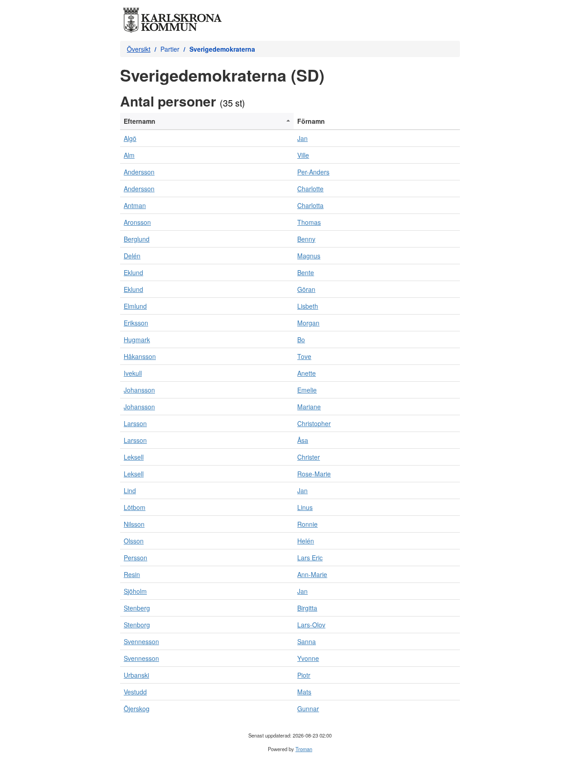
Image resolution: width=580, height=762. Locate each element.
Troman (303, 748)
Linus (305, 507)
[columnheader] (207, 121)
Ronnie (307, 524)
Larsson (135, 423)
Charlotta (310, 205)
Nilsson (134, 524)
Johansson (139, 389)
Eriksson (136, 322)
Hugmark (137, 339)
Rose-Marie (314, 473)
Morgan (308, 322)
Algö (130, 138)
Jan (302, 138)
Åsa (302, 440)
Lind (130, 490)
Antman (135, 205)
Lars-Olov (311, 624)
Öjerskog (137, 708)
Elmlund (135, 306)
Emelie (307, 389)
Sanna (306, 641)
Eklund (133, 272)
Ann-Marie (312, 574)
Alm (129, 155)
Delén (132, 255)
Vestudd (135, 691)
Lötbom (134, 507)
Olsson (134, 540)
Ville (303, 155)
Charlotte (310, 188)
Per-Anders (313, 171)
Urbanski (136, 674)
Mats (304, 691)
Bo (301, 339)
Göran (306, 289)
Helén (305, 540)
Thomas (309, 222)
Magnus (308, 255)
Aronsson (137, 222)
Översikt (138, 48)
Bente (305, 272)
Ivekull (133, 373)
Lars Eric (310, 557)
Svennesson (141, 641)
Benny (306, 238)
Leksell (134, 456)
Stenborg (137, 624)
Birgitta (307, 607)
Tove (304, 356)
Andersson (139, 171)
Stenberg (137, 607)
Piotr (303, 674)
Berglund (137, 238)
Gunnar (308, 708)
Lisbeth (307, 306)
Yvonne (308, 658)
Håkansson (140, 356)
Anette (306, 373)
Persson (135, 557)
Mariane (309, 406)
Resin (132, 574)
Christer (308, 456)
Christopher (314, 423)
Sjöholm (135, 591)
